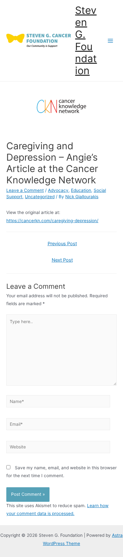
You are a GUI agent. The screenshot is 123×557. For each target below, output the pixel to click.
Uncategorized (40, 196)
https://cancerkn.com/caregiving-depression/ (52, 220)
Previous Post (62, 243)
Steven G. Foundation (86, 40)
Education (81, 190)
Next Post (62, 260)
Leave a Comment (25, 190)
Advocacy (58, 190)
